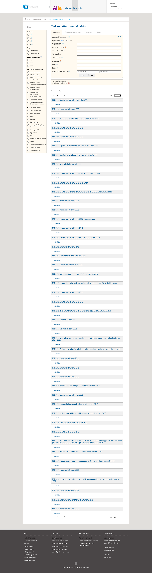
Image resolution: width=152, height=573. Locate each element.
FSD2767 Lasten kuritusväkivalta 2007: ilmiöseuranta (73, 219)
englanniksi (64, 37)
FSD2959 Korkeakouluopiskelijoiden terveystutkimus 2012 (76, 386)
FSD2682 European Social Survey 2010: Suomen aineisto (75, 274)
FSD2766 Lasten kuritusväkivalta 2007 (67, 302)
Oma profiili (29, 546)
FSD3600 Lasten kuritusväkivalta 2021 (67, 137)
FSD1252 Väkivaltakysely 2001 (64, 329)
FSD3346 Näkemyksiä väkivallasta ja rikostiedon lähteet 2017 (77, 452)
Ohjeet (80, 8)
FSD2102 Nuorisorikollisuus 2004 (65, 368)
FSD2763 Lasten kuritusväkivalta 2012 (67, 228)
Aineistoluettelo (35, 20)
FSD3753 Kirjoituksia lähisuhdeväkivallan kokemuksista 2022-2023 (79, 413)
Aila (25, 19)
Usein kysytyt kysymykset (60, 552)
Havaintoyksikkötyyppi (34, 108)
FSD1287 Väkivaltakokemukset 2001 (67, 164)
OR (64, 41)
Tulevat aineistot (31, 541)
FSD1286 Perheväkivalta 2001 (64, 320)
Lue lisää (54, 534)
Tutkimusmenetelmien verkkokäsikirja (86, 544)
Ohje (119, 37)
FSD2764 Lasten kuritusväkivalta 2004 (67, 128)
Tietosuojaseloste (31, 555)
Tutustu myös (83, 534)
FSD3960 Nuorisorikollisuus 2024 (65, 490)
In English (112, 3)
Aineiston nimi (58, 47)
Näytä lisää (57, 105)
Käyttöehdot (29, 552)
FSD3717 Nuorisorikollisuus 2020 (65, 377)
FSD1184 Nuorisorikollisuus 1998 (65, 201)
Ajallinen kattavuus (60, 72)
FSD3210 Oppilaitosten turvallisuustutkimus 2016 (72, 500)
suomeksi (55, 37)
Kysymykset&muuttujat (73, 32)
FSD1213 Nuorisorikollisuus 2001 (65, 210)
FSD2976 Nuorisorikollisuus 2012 (65, 509)
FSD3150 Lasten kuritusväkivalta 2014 (67, 292)
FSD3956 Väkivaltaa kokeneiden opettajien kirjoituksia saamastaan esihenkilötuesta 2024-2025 (86, 339)
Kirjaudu (112, 9)
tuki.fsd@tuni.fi (109, 550)
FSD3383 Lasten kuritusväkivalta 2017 (67, 265)
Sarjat (99, 32)
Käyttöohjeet (29, 549)
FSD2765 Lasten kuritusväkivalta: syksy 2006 (70, 100)
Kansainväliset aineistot (60, 541)
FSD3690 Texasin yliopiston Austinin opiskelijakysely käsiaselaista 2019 (81, 311)
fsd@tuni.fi (107, 557)
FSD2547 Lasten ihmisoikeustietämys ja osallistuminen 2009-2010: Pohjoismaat (84, 283)
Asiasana (56, 61)
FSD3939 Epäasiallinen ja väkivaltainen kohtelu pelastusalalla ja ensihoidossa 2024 (86, 349)
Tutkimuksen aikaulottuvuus (35, 69)
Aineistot (68, 8)
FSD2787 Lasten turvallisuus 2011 (66, 432)
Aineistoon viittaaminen (60, 546)
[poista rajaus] (69, 83)
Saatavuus (30, 32)
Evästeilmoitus (30, 561)
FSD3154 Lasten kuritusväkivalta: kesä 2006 (70, 183)
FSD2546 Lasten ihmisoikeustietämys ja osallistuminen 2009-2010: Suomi (82, 192)
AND (70, 41)
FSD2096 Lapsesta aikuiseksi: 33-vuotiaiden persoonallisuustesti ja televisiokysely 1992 (85, 480)
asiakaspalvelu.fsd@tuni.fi (112, 541)
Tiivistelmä (56, 54)
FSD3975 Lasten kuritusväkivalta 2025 (67, 395)
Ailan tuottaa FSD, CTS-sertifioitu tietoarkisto (76, 567)
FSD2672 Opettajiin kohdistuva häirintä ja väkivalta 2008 (75, 146)
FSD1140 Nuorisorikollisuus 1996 (65, 247)
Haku (75, 8)
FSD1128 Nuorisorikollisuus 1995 (65, 109)
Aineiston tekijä (58, 51)
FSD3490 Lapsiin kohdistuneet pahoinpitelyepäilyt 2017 (75, 404)
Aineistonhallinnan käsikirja (88, 541)
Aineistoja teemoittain (59, 544)
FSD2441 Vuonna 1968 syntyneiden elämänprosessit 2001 (75, 118)
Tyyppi (29, 48)
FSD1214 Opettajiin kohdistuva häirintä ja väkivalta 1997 (75, 155)
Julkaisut (89, 32)
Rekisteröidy (120, 9)
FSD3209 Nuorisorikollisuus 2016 (65, 358)
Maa (54, 65)
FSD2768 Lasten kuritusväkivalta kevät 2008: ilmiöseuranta (76, 173)
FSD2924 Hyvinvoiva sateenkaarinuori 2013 (69, 423)
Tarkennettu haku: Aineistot (59, 20)
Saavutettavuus (30, 558)
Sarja (54, 68)
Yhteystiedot (109, 534)
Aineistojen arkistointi (59, 549)
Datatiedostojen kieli (33, 57)
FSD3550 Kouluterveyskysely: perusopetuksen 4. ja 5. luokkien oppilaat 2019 (83, 461)
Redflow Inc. (76, 563)
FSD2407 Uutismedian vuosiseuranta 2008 (69, 256)
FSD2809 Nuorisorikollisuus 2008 (65, 470)
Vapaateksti (57, 44)
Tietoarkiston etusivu (86, 538)
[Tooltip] (31, 35)
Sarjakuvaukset (57, 538)
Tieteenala (56, 58)
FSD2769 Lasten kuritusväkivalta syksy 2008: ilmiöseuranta (76, 238)
